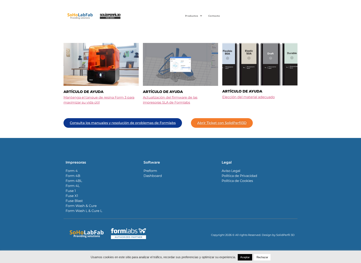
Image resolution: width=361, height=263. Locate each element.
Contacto (214, 15)
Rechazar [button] (262, 257)
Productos (191, 15)
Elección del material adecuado (248, 97)
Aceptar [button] (245, 257)
